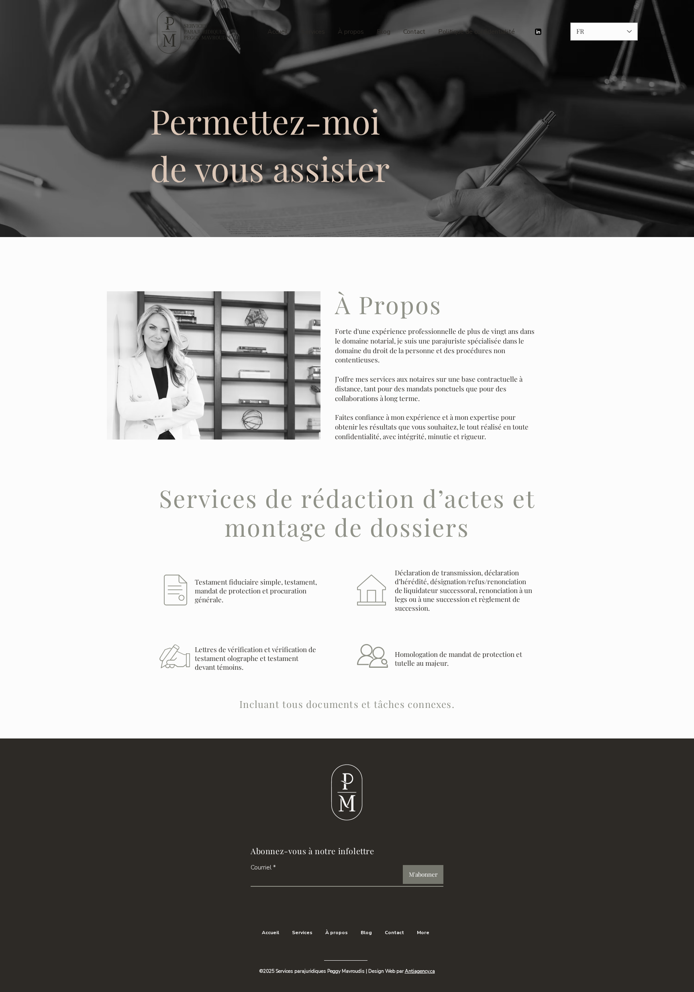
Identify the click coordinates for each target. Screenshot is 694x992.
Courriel (261, 868)
